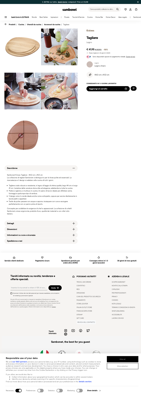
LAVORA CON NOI (118, 318)
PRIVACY (114, 296)
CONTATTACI (81, 286)
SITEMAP (80, 315)
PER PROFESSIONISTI (119, 293)
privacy (54, 307)
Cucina (21, 24)
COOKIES (115, 300)
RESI (78, 289)
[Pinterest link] (65, 334)
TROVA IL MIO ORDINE (84, 282)
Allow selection (122, 366)
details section (85, 381)
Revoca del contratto (86, 322)
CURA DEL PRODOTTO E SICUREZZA (89, 296)
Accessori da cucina (52, 24)
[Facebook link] (80, 330)
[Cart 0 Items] (135, 9)
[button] (34, 18)
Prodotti (12, 24)
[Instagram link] (65, 330)
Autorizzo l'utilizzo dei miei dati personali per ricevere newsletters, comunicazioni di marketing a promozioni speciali (36, 294)
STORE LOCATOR (82, 304)
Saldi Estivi (52, 2)
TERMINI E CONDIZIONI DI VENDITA (123, 307)
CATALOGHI (115, 289)
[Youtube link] (73, 330)
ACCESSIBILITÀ (117, 315)
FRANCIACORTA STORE (84, 311)
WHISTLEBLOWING (118, 311)
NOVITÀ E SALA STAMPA (119, 286)
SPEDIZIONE (81, 293)
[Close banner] (138, 2)
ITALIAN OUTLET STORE (84, 307)
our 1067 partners (19, 361)
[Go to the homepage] (69, 9)
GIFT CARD (80, 318)
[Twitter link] (88, 330)
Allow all (122, 359)
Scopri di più (130, 56)
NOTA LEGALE (116, 304)
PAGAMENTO (81, 300)
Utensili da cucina (34, 24)
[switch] (40, 390)
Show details (92, 390)
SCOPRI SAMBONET (118, 282)
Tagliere (66, 24)
